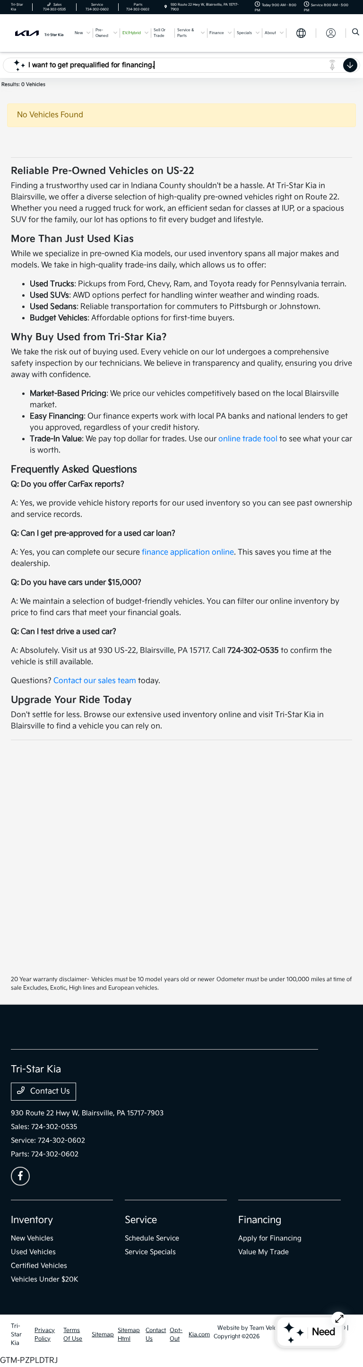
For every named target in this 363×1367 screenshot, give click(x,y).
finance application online (188, 552)
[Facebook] (20, 1176)
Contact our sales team (94, 680)
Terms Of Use (72, 1334)
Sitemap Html (129, 1334)
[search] (355, 33)
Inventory (32, 1220)
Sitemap (103, 1334)
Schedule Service (152, 1238)
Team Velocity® (270, 1328)
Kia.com (199, 1334)
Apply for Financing (270, 1238)
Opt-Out (176, 1334)
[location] (165, 7)
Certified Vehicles (39, 1266)
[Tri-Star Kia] (39, 32)
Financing (259, 1220)
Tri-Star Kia (16, 1335)
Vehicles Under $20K (44, 1279)
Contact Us (49, 1091)
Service (141, 1220)
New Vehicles (32, 1238)
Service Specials (150, 1252)
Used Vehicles (33, 1252)
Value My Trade (263, 1252)
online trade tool (247, 439)
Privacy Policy (45, 1334)
